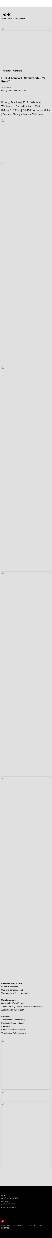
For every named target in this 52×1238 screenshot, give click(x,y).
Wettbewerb (18, 90)
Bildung (4, 90)
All (2, 87)
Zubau (25, 90)
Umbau (10, 90)
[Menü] (4, 3)
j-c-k (6, 14)
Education (7, 87)
